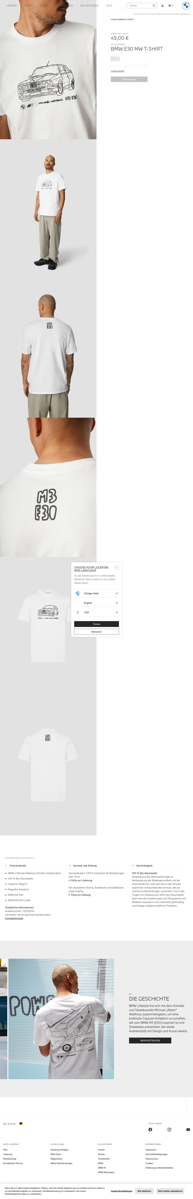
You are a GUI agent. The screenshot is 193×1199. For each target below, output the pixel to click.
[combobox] (142, 5)
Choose (96, 624)
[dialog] (96, 599)
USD (83, 612)
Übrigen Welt (91, 593)
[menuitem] (11, 5)
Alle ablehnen (144, 1191)
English (88, 602)
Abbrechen (96, 631)
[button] (162, 5)
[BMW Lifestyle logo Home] (186, 6)
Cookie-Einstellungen (121, 1191)
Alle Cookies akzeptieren (170, 1191)
